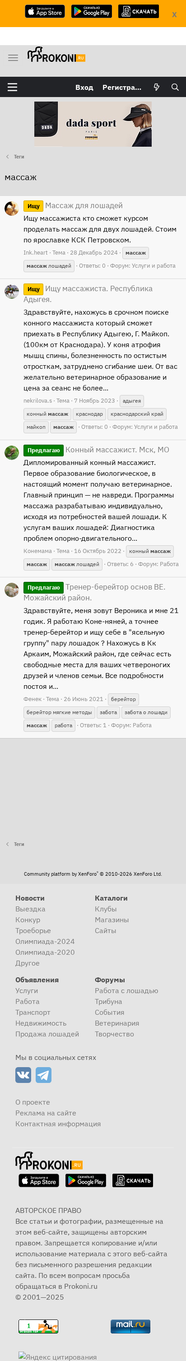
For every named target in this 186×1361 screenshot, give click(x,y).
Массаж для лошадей (75, 205)
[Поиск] (175, 87)
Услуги (26, 990)
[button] (12, 87)
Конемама (37, 551)
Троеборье (33, 930)
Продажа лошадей (47, 1033)
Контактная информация (58, 1123)
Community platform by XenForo (93, 874)
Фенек (32, 699)
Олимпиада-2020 (45, 952)
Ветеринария (117, 1022)
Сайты (105, 930)
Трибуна (108, 1001)
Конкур (27, 919)
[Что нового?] (157, 87)
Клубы (106, 908)
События (110, 1012)
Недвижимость (40, 1022)
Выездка (30, 908)
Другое (27, 962)
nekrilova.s (37, 400)
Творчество (114, 1033)
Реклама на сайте (45, 1112)
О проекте (32, 1101)
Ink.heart (35, 252)
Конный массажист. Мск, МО (98, 450)
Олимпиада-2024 (45, 941)
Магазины (112, 919)
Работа (169, 564)
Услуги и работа (154, 265)
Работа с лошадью (126, 990)
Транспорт (33, 1012)
